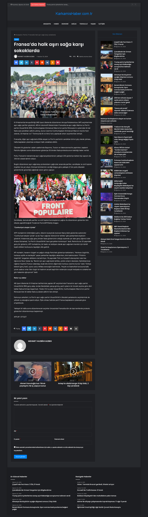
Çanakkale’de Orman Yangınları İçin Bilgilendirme (122, 54)
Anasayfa (47, 24)
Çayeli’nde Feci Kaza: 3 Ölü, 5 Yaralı (123, 43)
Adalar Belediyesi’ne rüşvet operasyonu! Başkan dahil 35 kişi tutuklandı (122, 207)
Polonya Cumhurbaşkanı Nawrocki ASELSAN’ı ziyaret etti (124, 162)
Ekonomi (65, 24)
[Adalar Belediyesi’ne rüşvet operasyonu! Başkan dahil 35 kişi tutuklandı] (107, 207)
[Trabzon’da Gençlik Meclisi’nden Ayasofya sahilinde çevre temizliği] (107, 130)
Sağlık (73, 24)
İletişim (102, 24)
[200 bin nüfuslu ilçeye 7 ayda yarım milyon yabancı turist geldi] (107, 101)
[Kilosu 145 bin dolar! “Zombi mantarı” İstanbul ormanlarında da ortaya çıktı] (107, 151)
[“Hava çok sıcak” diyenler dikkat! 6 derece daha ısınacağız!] (107, 111)
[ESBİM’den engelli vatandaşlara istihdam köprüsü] (107, 174)
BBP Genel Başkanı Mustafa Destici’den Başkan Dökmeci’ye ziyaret (122, 229)
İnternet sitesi (59, 439)
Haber (56, 24)
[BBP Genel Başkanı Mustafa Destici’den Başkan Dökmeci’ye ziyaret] (107, 229)
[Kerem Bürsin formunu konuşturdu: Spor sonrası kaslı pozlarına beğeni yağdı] (107, 88)
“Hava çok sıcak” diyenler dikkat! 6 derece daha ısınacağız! (124, 110)
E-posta (17, 439)
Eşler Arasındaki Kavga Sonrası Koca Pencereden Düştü (123, 196)
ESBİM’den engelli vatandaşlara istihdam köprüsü (123, 173)
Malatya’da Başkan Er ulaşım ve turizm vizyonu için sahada (116, 120)
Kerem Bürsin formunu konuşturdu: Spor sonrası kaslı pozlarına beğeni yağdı (123, 88)
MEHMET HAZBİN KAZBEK (26, 56)
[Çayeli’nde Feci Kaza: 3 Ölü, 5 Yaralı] (107, 45)
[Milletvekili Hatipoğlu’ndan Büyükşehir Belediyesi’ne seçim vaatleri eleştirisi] (107, 184)
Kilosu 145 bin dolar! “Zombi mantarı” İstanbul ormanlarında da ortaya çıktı (123, 151)
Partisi (25, 35)
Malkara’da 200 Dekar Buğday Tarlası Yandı (123, 218)
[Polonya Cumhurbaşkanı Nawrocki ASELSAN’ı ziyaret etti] (107, 163)
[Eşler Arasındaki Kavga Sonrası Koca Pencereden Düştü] (107, 197)
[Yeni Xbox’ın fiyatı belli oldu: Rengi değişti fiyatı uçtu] (107, 140)
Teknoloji (84, 24)
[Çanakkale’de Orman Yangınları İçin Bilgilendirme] (107, 55)
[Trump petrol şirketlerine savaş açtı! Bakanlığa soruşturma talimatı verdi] (107, 65)
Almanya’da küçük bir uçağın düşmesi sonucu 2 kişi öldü (123, 77)
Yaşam (93, 24)
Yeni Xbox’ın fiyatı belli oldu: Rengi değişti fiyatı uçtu (123, 139)
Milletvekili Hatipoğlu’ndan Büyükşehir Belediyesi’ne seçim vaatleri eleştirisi (123, 184)
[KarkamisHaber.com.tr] (74, 13)
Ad (15, 431)
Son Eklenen (117, 34)
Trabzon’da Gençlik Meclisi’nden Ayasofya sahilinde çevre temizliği (123, 129)
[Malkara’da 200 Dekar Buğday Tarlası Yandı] (107, 220)
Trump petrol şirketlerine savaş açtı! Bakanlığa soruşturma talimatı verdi (71, 4)
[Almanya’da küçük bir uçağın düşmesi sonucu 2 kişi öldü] (107, 78)
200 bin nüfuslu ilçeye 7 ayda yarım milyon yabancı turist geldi (123, 100)
